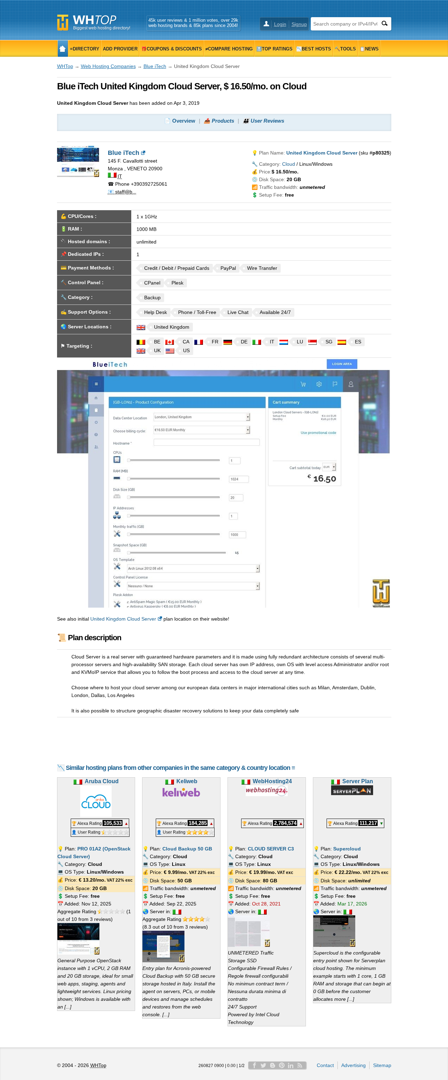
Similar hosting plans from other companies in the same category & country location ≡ (180, 767)
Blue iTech (155, 66)
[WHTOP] (63, 48)
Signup (299, 24)
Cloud (288, 164)
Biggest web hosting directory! (101, 28)
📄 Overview (179, 121)
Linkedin (291, 1065)
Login (280, 24)
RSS (300, 1065)
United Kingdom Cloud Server (123, 619)
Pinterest (282, 1065)
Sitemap (382, 1065)
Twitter (263, 1065)
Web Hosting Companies (108, 66)
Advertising (353, 1065)
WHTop (65, 66)
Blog (272, 1065)
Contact (325, 1065)
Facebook (254, 1065)
